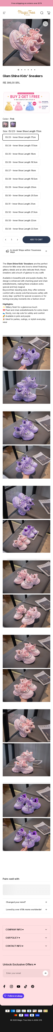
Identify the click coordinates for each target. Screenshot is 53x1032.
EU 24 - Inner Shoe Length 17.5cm (21, 145)
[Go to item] (18, 69)
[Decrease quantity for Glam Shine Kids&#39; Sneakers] (6, 239)
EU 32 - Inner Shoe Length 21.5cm (21, 212)
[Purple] (13, 124)
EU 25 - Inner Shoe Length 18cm (20, 154)
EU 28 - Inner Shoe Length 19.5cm (21, 179)
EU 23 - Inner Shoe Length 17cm (20, 137)
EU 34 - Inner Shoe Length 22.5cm (21, 229)
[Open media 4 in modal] (45, 23)
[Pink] (5, 124)
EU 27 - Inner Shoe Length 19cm (20, 170)
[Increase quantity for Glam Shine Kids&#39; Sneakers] (17, 239)
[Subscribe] (45, 973)
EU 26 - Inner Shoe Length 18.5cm (21, 162)
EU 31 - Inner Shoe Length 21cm (20, 204)
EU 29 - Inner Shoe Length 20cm (20, 187)
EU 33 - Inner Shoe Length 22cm (20, 220)
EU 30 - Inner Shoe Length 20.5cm (21, 195)
